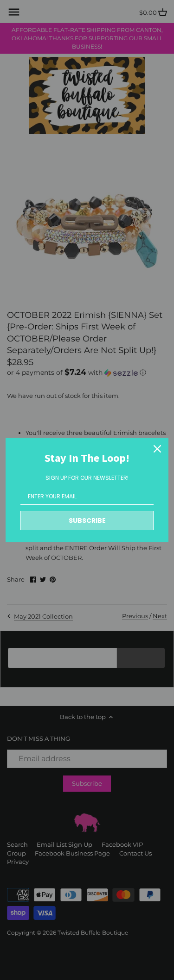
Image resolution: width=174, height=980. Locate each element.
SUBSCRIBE (87, 520)
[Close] (157, 449)
